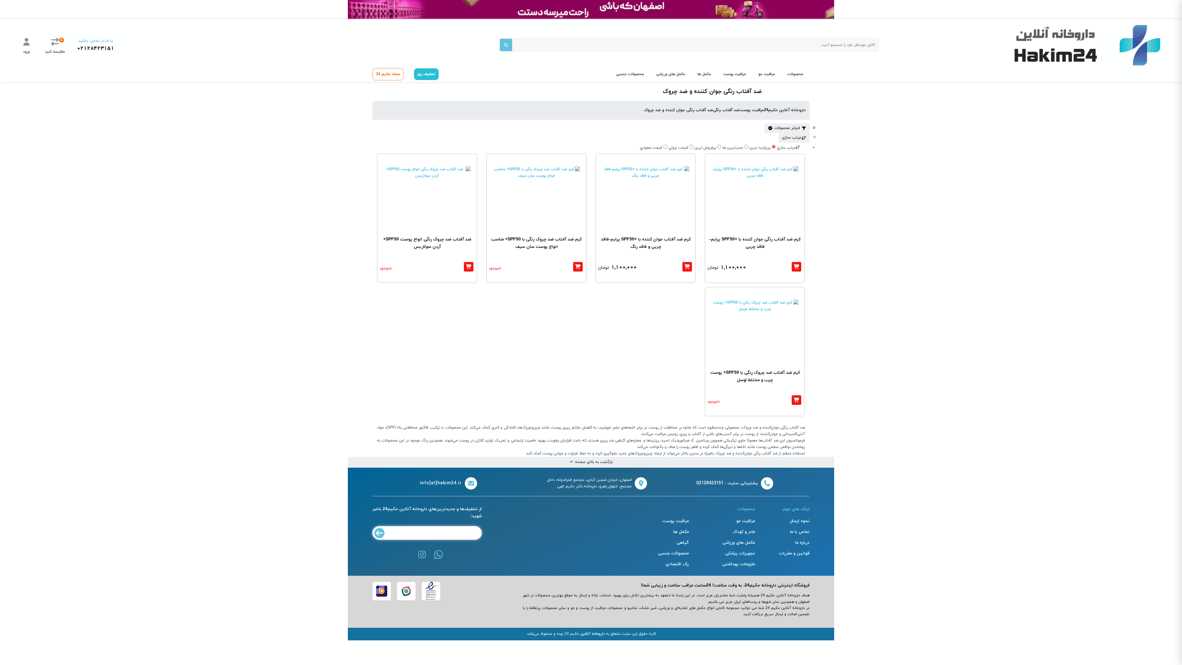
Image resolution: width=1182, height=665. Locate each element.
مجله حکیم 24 (388, 74)
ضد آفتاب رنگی (726, 110)
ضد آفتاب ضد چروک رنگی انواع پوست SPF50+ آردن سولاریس (427, 243)
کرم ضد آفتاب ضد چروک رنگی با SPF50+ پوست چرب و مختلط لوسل (755, 376)
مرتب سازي (786, 148)
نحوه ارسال (800, 521)
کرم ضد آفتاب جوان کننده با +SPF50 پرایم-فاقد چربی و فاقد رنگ (646, 243)
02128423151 (95, 48)
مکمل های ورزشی (670, 74)
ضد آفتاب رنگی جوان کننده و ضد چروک (678, 110)
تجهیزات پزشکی (740, 553)
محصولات (795, 74)
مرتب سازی (791, 137)
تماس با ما (800, 532)
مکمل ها (704, 74)
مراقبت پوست (734, 74)
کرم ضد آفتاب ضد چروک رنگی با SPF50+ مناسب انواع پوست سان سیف (536, 243)
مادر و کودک (744, 532)
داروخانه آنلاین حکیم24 (785, 110)
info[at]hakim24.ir (441, 483)
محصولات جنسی (630, 74)
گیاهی (683, 543)
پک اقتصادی (677, 564)
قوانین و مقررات (794, 553)
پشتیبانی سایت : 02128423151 (727, 483)
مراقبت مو (766, 74)
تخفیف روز (426, 74)
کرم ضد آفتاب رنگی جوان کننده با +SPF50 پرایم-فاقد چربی (755, 243)
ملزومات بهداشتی (738, 564)
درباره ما (802, 543)
